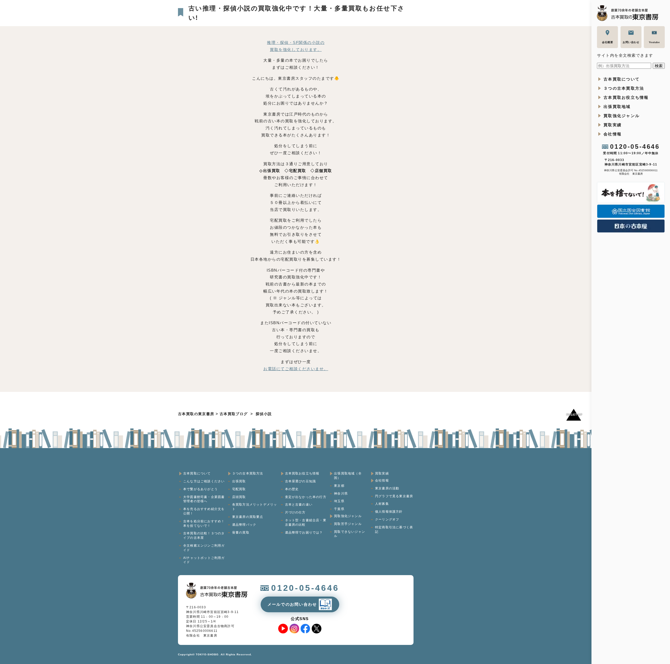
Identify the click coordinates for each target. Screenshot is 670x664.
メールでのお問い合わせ (292, 604)
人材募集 (382, 504)
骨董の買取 (240, 532)
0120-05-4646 (635, 146)
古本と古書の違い (299, 504)
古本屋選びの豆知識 (300, 481)
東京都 (339, 486)
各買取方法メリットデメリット (254, 507)
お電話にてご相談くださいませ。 (295, 369)
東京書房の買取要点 (247, 517)
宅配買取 (239, 489)
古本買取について (622, 79)
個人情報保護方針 (389, 511)
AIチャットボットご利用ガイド (204, 560)
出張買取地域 (617, 106)
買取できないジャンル (349, 534)
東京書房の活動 (387, 488)
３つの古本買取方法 (624, 88)
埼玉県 (339, 501)
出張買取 (239, 481)
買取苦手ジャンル (348, 524)
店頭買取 (239, 497)
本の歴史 (292, 489)
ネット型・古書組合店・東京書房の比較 (305, 522)
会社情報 (613, 134)
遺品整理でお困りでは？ (304, 532)
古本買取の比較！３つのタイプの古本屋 (204, 535)
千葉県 (339, 509)
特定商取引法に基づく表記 (394, 529)
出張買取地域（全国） (348, 476)
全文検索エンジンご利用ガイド (204, 548)
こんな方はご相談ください (204, 481)
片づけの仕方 (295, 512)
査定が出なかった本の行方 (305, 497)
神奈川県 (341, 493)
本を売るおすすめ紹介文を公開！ (204, 511)
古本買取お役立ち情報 (626, 97)
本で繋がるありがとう (200, 489)
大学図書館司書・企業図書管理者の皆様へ (204, 499)
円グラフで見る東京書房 (394, 496)
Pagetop (573, 414)
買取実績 (613, 125)
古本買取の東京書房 (196, 414)
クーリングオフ (387, 519)
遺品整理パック (244, 524)
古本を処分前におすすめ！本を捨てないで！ (204, 523)
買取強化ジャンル (622, 115)
